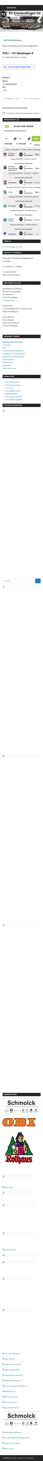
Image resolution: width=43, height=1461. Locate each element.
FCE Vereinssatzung (12, 385)
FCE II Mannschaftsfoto (13, 400)
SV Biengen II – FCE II (12, 98)
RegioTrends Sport (9, 368)
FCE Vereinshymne (12, 382)
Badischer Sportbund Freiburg (13, 357)
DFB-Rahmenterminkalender (13, 351)
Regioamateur (8, 362)
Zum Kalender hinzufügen (19, 67)
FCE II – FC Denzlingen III (31, 98)
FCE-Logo (9, 388)
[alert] (22, 113)
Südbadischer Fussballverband (14, 354)
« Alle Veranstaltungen (12, 40)
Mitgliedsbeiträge (11, 394)
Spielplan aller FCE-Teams (13, 342)
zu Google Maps (8, 300)
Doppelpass (7, 365)
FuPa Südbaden (8, 359)
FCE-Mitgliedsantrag (12, 391)
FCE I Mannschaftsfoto (13, 397)
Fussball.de (7, 345)
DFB (4, 348)
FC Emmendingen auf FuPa (13, 247)
